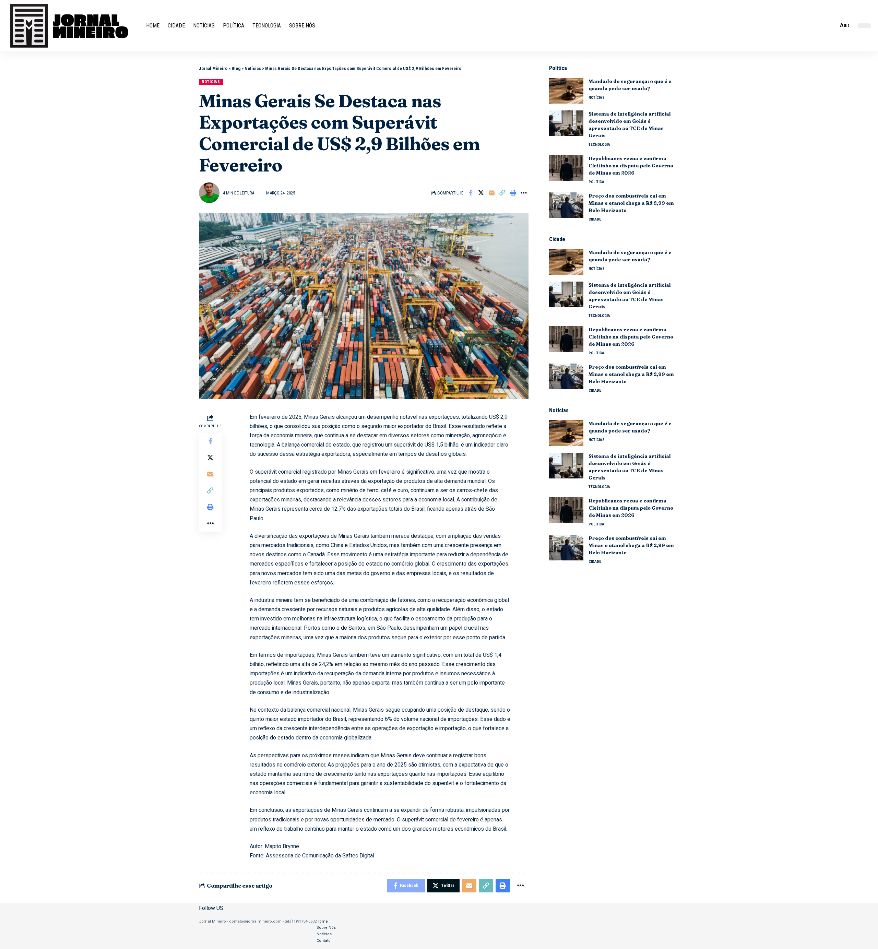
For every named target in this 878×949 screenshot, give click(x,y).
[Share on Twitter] (481, 192)
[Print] (513, 192)
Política (596, 182)
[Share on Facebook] (470, 192)
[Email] (492, 192)
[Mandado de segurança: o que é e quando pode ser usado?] (566, 91)
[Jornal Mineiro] (71, 25)
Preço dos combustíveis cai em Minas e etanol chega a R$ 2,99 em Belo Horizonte (631, 202)
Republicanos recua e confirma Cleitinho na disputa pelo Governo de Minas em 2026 (631, 165)
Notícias (211, 81)
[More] (524, 192)
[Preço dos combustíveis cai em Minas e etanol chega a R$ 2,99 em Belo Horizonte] (566, 205)
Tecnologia (599, 144)
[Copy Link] (502, 192)
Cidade (595, 219)
